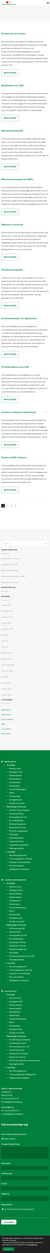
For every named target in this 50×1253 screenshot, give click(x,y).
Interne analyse (15, 779)
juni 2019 (4, 635)
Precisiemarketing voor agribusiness (19, 318)
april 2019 (5, 647)
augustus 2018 (7, 671)
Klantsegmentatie (16, 848)
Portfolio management (18, 831)
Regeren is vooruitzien (12, 224)
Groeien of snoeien (17, 803)
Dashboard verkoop (17, 827)
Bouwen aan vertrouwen (13, 33)
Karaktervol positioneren (19, 810)
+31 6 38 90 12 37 (11, 1098)
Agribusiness (6, 710)
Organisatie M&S (16, 841)
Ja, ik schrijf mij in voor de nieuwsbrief (19, 1209)
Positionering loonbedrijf (19, 1039)
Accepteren (8, 1249)
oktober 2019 (6, 623)
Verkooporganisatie (17, 824)
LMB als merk (15, 932)
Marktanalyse (15, 782)
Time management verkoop (20, 858)
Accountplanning (16, 820)
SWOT (12, 793)
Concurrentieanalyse (17, 789)
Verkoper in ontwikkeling (19, 862)
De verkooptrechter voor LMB (21, 956)
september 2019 (7, 629)
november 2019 (7, 617)
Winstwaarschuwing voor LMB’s (17, 179)
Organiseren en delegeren (19, 1078)
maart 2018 (5, 683)
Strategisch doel (15, 772)
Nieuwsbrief (5, 734)
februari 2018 (6, 689)
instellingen (32, 1245)
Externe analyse (15, 775)
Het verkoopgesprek (17, 855)
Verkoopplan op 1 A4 (18, 817)
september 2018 (7, 665)
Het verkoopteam (16, 865)
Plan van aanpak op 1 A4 (19, 1046)
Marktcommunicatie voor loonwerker (24, 1060)
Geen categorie (7, 719)
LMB (3, 724)
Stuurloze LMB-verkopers (14, 457)
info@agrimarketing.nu (12, 1102)
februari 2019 (6, 653)
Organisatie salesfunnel (18, 845)
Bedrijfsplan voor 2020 (12, 85)
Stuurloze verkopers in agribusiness (18, 412)
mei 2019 (4, 641)
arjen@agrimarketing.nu (13, 1114)
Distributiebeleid (16, 838)
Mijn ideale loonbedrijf (12, 130)
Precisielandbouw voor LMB (15, 367)
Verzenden (9, 1222)
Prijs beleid (13, 834)
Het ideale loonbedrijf (12, 269)
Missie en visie (15, 768)
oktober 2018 (6, 659)
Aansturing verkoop (17, 942)
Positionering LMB (17, 928)
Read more (10, 73)
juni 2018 (4, 677)
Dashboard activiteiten (18, 1053)
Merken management (18, 949)
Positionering (14, 796)
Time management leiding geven (22, 1074)
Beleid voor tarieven (17, 1057)
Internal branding (16, 813)
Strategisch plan (15, 799)
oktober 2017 (6, 695)
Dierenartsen (6, 715)
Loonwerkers (6, 729)
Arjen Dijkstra (9, 1139)
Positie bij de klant (16, 1050)
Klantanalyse (14, 786)
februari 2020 (6, 605)
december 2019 (7, 611)
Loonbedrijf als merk (17, 1043)
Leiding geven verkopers (19, 869)
